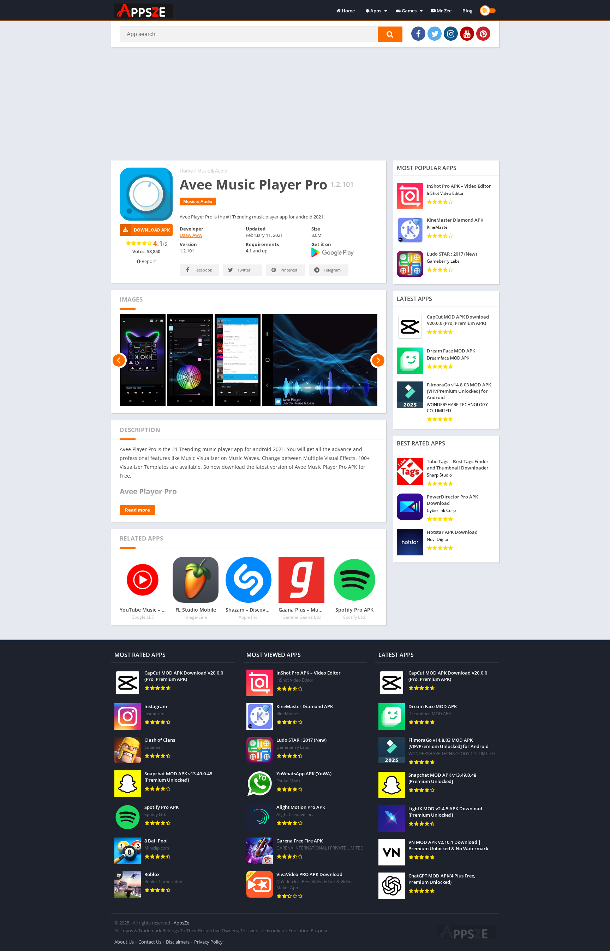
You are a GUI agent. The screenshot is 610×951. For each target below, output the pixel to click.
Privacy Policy (208, 942)
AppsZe (181, 923)
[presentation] (119, 360)
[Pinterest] (483, 34)
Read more (137, 510)
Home (348, 10)
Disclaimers (178, 942)
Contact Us (149, 942)
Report (148, 261)
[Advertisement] (305, 103)
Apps (375, 10)
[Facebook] (418, 34)
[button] (390, 34)
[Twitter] (434, 34)
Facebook (202, 270)
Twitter (244, 270)
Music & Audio (212, 171)
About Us (124, 942)
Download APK (152, 230)
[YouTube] (467, 34)
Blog (467, 10)
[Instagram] (451, 34)
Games (409, 10)
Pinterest (288, 270)
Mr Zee (443, 10)
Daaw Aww (191, 235)
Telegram (332, 270)
